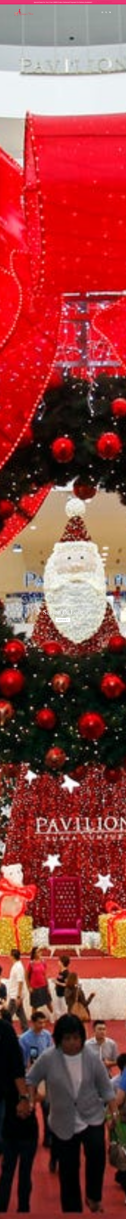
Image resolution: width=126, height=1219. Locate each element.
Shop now (62, 620)
